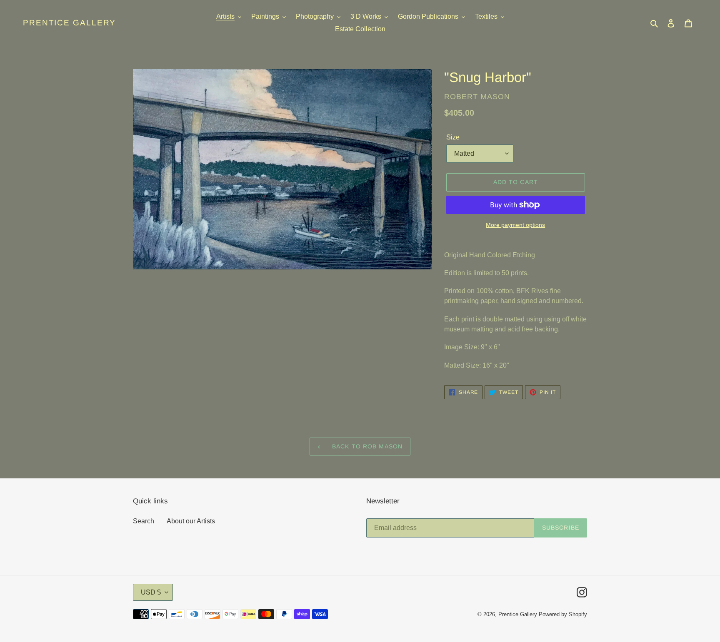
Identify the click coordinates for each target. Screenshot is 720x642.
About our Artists (191, 521)
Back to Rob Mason (366, 446)
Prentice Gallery (69, 22)
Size (453, 137)
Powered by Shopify (563, 614)
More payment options (515, 224)
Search (143, 521)
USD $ (151, 592)
